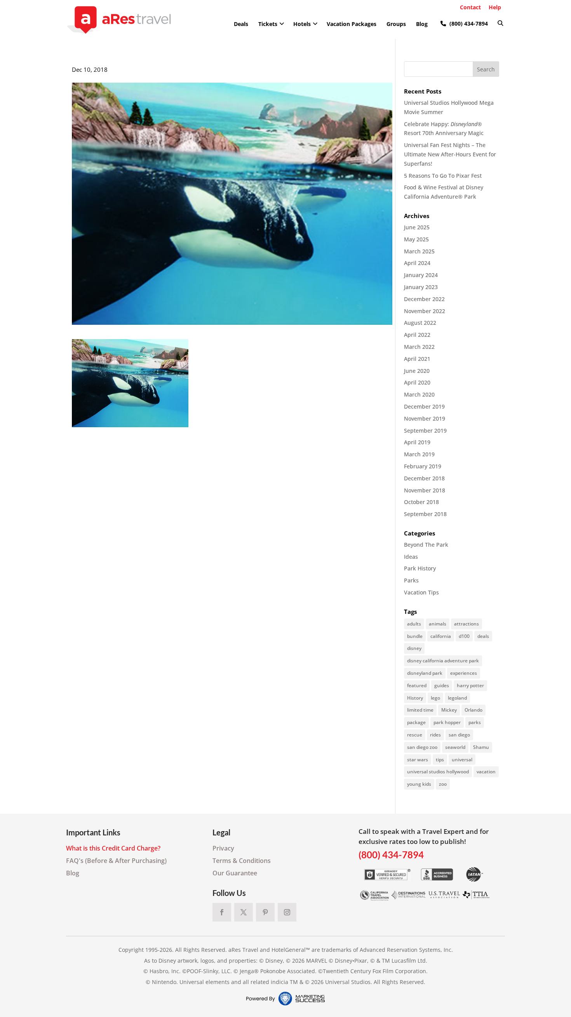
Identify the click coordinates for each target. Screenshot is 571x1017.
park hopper (447, 722)
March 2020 (419, 394)
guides (441, 685)
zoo (443, 784)
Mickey (449, 710)
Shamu (481, 747)
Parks (411, 580)
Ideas (411, 556)
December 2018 (424, 478)
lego (435, 698)
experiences (463, 673)
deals (483, 636)
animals (437, 623)
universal (462, 759)
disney (414, 648)
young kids (419, 784)
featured (417, 685)
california (440, 636)
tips (440, 759)
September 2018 (425, 514)
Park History (420, 568)
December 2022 (424, 299)
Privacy (223, 848)
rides (435, 734)
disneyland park (424, 673)
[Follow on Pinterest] (265, 912)
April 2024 (417, 263)
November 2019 (424, 418)
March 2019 (419, 454)
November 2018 (424, 490)
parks (474, 722)
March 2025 (419, 251)
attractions (466, 623)
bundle (415, 636)
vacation (486, 771)
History (415, 698)
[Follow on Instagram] (287, 912)
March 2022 (419, 346)
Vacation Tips (421, 592)
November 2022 (424, 311)
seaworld (455, 747)
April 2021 (417, 358)
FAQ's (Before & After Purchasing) (116, 860)
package (416, 722)
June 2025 (417, 227)
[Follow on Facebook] (221, 912)
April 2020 (417, 382)
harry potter (470, 685)
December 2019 (424, 406)
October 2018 (421, 502)
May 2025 (416, 239)
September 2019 (425, 430)
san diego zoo (422, 747)
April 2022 (417, 334)
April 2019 (417, 442)
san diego (459, 734)
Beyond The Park (426, 544)
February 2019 (422, 466)
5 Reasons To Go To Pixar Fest (443, 175)
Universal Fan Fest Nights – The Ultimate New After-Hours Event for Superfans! (450, 154)
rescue (414, 734)
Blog (72, 873)
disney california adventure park (443, 660)
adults (414, 623)
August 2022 (420, 322)
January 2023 (421, 287)
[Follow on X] (243, 912)
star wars (417, 759)
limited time (420, 710)
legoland (457, 698)
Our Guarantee (234, 873)
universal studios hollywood (438, 771)
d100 (464, 636)
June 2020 (417, 370)
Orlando (473, 710)
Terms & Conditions (241, 860)
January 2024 (421, 275)
